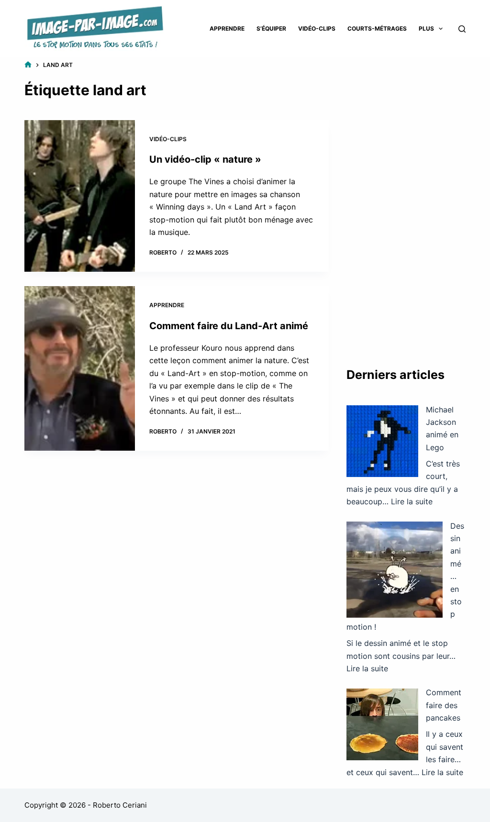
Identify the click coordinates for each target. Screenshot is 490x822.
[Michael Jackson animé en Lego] (382, 441)
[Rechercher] (462, 29)
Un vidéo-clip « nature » (205, 159)
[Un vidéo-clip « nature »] (79, 196)
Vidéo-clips (316, 28)
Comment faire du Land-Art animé (228, 326)
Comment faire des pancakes (443, 705)
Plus (426, 28)
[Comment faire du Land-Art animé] (79, 368)
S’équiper (271, 28)
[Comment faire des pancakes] (382, 724)
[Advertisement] (406, 203)
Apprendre (227, 28)
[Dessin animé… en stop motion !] (394, 570)
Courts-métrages (377, 28)
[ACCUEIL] (28, 64)
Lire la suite (412, 501)
